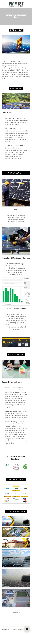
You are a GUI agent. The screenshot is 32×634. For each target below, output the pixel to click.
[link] (16, 4)
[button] (4, 4)
